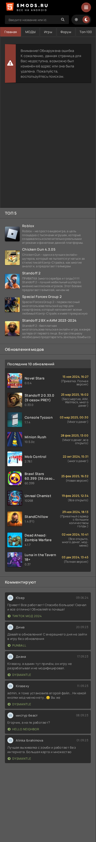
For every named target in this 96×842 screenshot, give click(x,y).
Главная (10, 32)
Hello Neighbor (25, 729)
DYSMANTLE (21, 675)
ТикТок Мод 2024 (27, 616)
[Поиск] (63, 19)
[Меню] (86, 7)
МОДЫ (30, 32)
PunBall (19, 645)
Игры (48, 32)
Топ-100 (86, 32)
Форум (66, 32)
